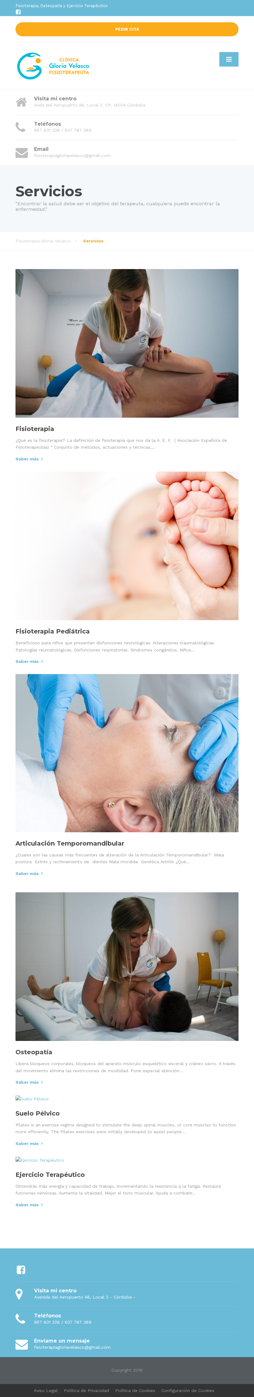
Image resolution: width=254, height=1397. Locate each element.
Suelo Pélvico (37, 1113)
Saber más (27, 458)
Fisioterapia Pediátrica (52, 631)
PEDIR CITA (127, 29)
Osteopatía (33, 1052)
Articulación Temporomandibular (69, 843)
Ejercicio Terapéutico (50, 1174)
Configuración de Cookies (187, 1390)
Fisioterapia (34, 429)
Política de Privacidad (86, 1390)
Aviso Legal (46, 1390)
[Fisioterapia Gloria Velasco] (53, 65)
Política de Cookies (135, 1390)
